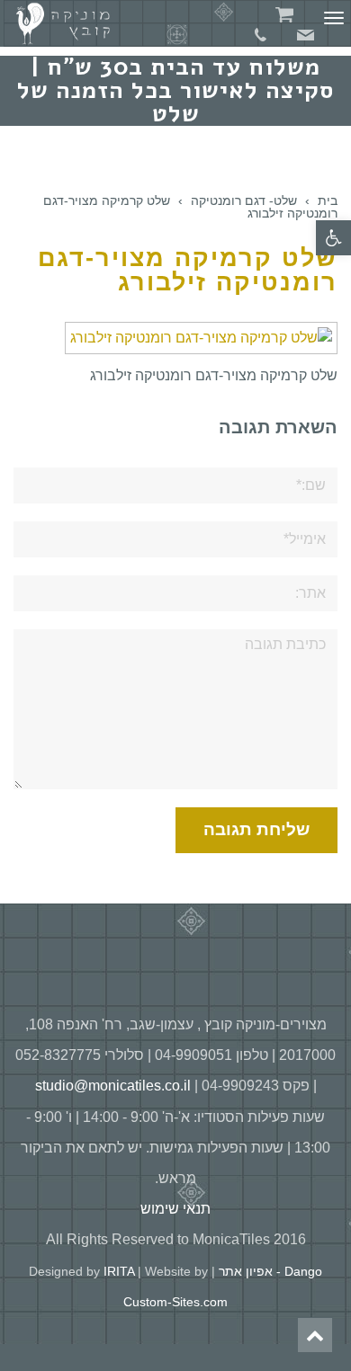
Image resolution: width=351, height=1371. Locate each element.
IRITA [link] (119, 1271)
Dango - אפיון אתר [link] (270, 1271)
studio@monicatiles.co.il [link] (113, 1085)
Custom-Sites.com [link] (175, 1302)
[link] (333, 237)
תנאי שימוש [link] (175, 1208)
